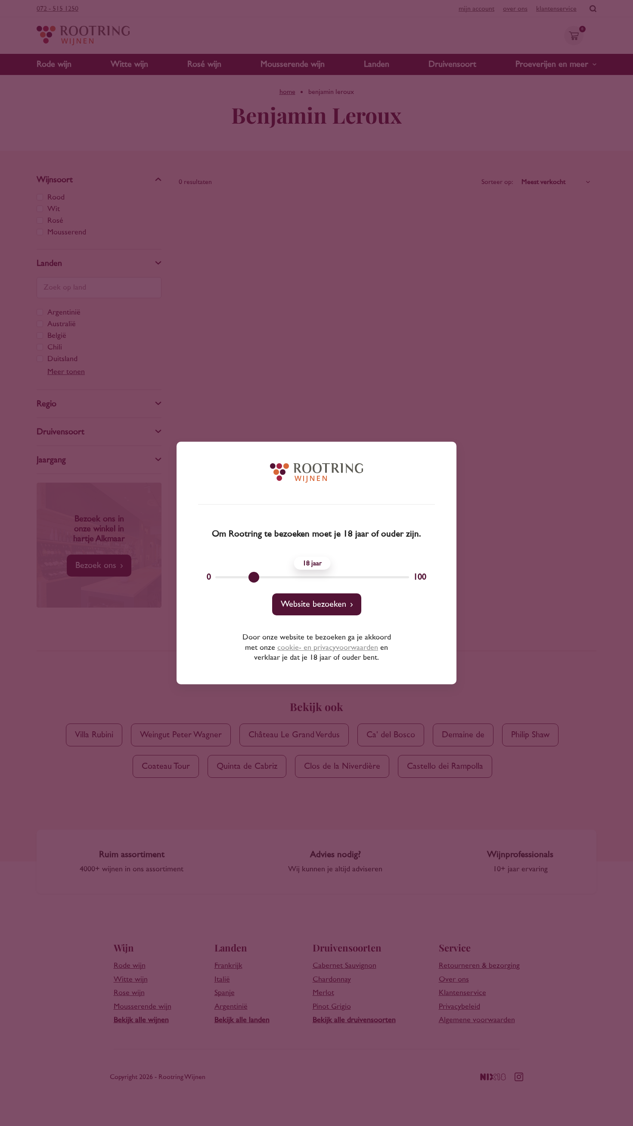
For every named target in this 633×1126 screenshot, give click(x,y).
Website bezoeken (313, 604)
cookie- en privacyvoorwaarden (327, 648)
